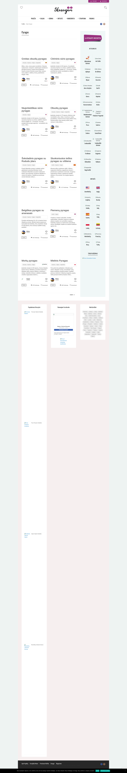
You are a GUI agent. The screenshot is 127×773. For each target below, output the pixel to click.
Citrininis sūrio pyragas (63, 58)
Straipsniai (82, 19)
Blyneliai (90, 313)
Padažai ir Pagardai (98, 116)
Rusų (87, 245)
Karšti (53, 165)
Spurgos (91, 326)
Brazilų (98, 200)
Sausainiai (86, 326)
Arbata (95, 311)
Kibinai (90, 317)
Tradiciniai (89, 330)
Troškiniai (87, 153)
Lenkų (87, 228)
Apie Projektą (25, 763)
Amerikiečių (87, 192)
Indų (98, 208)
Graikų (87, 208)
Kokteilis (95, 317)
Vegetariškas (87, 334)
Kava (99, 315)
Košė (85, 319)
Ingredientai (71, 19)
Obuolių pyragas (59, 108)
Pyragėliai (90, 324)
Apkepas (91, 311)
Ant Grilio (98, 61)
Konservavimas (87, 105)
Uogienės (98, 153)
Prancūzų (98, 236)
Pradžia (33, 19)
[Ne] (125, 771)
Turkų (98, 245)
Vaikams (98, 162)
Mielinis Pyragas (59, 260)
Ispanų (87, 218)
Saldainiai (96, 324)
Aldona (28, 78)
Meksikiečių (88, 236)
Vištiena (92, 336)
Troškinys (95, 330)
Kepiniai (29, 62)
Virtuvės (60, 19)
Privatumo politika (105, 770)
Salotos (98, 125)
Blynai (87, 80)
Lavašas (89, 319)
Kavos (87, 96)
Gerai (97, 770)
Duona (95, 313)
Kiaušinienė (85, 317)
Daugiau (23, 84)
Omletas (92, 321)
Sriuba (96, 326)
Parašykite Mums (34, 763)
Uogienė (100, 330)
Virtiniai (99, 334)
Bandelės (100, 311)
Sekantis (71, 294)
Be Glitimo (98, 72)
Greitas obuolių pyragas (34, 58)
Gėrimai (51, 19)
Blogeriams (59, 763)
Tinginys (99, 328)
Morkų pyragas (29, 260)
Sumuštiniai (98, 133)
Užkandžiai (88, 162)
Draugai (52, 763)
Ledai (94, 319)
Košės (98, 105)
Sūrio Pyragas (93, 328)
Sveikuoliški (87, 143)
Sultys (100, 326)
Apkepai (87, 72)
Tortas (84, 330)
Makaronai (99, 319)
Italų (98, 217)
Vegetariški (38, 62)
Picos (87, 125)
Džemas (99, 313)
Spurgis (28, 279)
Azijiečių (87, 200)
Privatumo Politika (44, 763)
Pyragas (84, 324)
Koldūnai (100, 317)
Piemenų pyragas (60, 210)
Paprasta (97, 321)
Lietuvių (98, 228)
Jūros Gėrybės (88, 88)
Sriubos (88, 133)
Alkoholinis (85, 311)
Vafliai (98, 332)
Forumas (91, 19)
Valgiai (42, 19)
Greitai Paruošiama (92, 315)
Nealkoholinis (86, 321)
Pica (101, 321)
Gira (86, 315)
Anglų (98, 192)
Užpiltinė (94, 332)
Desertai (24, 62)
